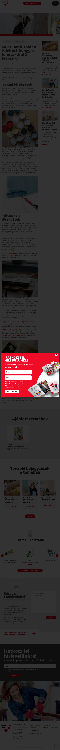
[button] (56, 355)
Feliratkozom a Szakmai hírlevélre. (14, 381)
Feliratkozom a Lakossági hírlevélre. (15, 383)
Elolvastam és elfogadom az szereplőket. (16, 386)
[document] (30, 375)
